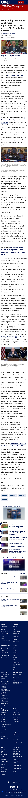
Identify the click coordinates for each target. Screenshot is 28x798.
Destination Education (4, 693)
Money (3, 733)
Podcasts (3, 726)
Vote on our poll (5, 655)
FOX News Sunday (5, 640)
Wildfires (15, 639)
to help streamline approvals (11, 337)
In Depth (3, 678)
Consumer (3, 635)
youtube (17, 782)
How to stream (4, 723)
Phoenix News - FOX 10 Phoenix (16, 740)
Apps (14, 680)
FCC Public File (4, 761)
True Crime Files (5, 681)
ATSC (2, 767)
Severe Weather (16, 638)
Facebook (3, 712)
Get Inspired (4, 695)
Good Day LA (5, 645)
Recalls (2, 636)
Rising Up (3, 697)
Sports (15, 645)
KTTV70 (3, 705)
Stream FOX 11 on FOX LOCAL (17, 675)
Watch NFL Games (17, 751)
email (19, 782)
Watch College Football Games (16, 753)
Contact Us (3, 771)
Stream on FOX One (16, 748)
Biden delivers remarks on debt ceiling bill (11, 55)
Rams (14, 647)
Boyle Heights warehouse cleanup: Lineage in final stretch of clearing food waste (18, 551)
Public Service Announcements (5, 765)
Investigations (4, 698)
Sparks (14, 669)
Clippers (15, 652)
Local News (4, 573)
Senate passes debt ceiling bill (8, 163)
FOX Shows (3, 756)
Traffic (14, 628)
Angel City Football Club (17, 665)
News (3, 624)
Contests (3, 749)
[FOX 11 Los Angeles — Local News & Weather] (5, 2)
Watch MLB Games (17, 756)
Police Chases (4, 629)
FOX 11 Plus (4, 769)
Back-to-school (4, 652)
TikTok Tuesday (5, 657)
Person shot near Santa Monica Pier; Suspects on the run (9, 583)
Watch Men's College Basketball (17, 764)
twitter (11, 782)
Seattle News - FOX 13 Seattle (17, 743)
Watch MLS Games (17, 773)
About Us (4, 748)
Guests (2, 647)
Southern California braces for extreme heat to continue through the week (9, 590)
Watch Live (21, 2)
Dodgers (15, 654)
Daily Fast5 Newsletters (4, 728)
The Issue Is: (4, 676)
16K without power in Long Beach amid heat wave (10, 600)
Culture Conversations (4, 701)
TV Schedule (4, 754)
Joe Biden (13, 495)
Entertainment (4, 633)
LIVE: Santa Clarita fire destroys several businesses (8, 576)
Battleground (16, 721)
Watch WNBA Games (16, 770)
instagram (14, 782)
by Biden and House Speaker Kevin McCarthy (13, 119)
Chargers (15, 648)
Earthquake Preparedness (16, 635)
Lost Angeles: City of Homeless (5, 684)
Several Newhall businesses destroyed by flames (10, 612)
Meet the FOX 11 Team (5, 752)
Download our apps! (6, 724)
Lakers (14, 650)
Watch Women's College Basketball (17, 767)
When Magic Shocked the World (5, 690)
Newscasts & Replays (16, 678)
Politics (10, 35)
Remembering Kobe (5, 703)
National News (4, 631)
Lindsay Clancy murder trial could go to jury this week (9, 606)
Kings (14, 659)
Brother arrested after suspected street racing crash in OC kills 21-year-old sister (17, 545)
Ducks (14, 660)
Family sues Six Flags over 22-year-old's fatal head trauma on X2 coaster (18, 533)
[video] (23, 601)
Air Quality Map (16, 631)
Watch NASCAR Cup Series (17, 758)
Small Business (4, 736)
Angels (14, 655)
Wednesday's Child (5, 679)
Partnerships (4, 773)
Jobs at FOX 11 (4, 758)
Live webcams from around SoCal (17, 683)
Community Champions (4, 687)
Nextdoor (3, 719)
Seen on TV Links (5, 654)
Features (4, 672)
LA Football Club (16, 662)
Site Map (3, 774)
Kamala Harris (16, 719)
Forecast (15, 626)
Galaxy (14, 667)
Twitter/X (3, 721)
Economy (3, 735)
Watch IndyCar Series (16, 761)
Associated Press (4, 35)
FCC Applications (5, 763)
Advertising (3, 759)
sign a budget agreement (16, 75)
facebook (8, 782)
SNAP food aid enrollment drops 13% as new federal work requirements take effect (18, 526)
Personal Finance (5, 738)
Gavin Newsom (16, 717)
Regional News (16, 734)
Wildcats (15, 657)
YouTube (3, 717)
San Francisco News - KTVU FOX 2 (17, 737)
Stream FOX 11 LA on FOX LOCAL (12, 506)
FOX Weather (16, 641)
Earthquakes (16, 633)
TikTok (2, 716)
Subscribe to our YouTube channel (13, 558)
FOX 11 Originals (5, 674)
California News (4, 628)
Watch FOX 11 (17, 672)
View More (23, 573)
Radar (14, 629)
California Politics (17, 711)
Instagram (3, 714)
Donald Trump (16, 714)
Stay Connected (4, 709)
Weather (15, 624)
